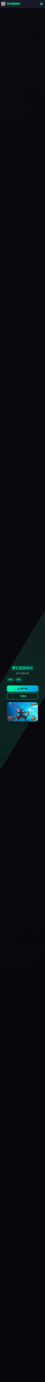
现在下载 (23, 688)
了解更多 (22, 696)
